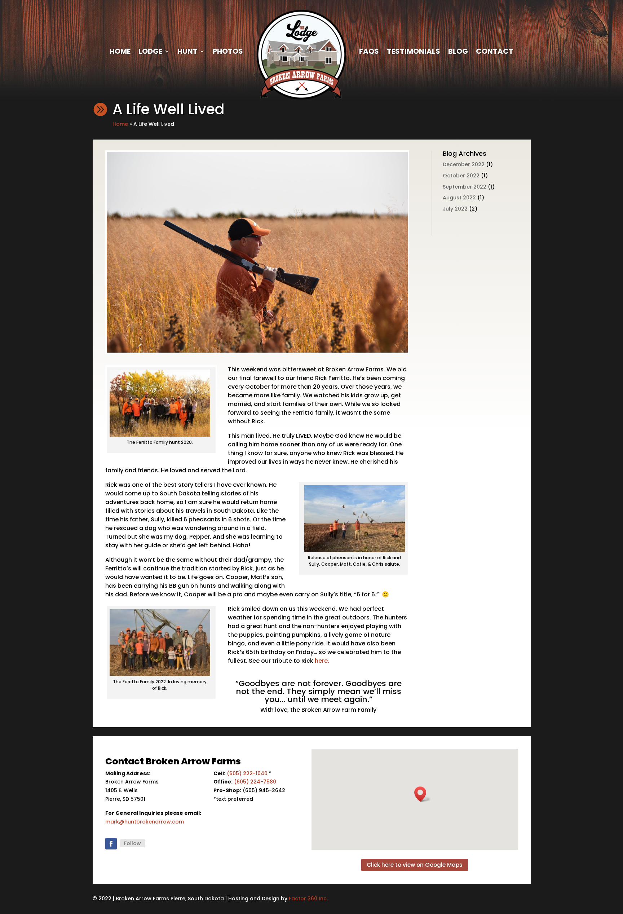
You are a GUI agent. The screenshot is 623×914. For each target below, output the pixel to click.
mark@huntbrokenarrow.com (144, 821)
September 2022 (464, 186)
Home (120, 51)
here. (321, 661)
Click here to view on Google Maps (415, 865)
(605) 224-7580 (255, 781)
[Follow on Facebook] (111, 843)
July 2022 (455, 208)
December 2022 (464, 164)
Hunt (187, 51)
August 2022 (459, 197)
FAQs (369, 51)
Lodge (150, 51)
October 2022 (461, 175)
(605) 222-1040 (247, 773)
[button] (422, 794)
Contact (494, 51)
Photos (228, 51)
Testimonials (413, 51)
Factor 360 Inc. (308, 898)
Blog (458, 51)
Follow (132, 843)
